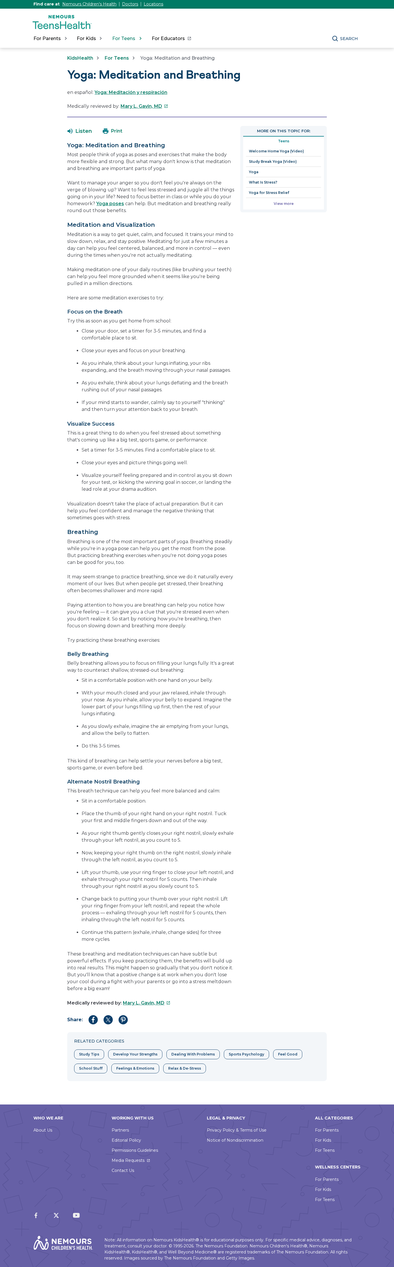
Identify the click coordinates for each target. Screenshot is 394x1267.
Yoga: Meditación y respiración (131, 92)
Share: (75, 1019)
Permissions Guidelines (135, 1150)
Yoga (253, 172)
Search (349, 38)
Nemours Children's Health (89, 4)
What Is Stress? (263, 182)
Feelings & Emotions (135, 1068)
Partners (120, 1130)
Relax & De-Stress (184, 1068)
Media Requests (128, 1160)
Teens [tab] (283, 141)
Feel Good (287, 1054)
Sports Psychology (246, 1054)
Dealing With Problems (193, 1054)
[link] (171, 38)
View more (284, 203)
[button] (80, 131)
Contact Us (123, 1170)
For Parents (327, 1130)
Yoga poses (110, 203)
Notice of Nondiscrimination (235, 1140)
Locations (153, 4)
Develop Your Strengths (135, 1054)
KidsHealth (80, 58)
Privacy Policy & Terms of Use (237, 1130)
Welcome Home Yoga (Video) (276, 151)
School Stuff (90, 1068)
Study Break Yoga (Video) (273, 161)
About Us (42, 1130)
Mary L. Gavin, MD (144, 106)
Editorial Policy (126, 1140)
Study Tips (89, 1054)
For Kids (323, 1140)
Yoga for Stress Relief (269, 192)
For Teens (117, 58)
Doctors (130, 4)
